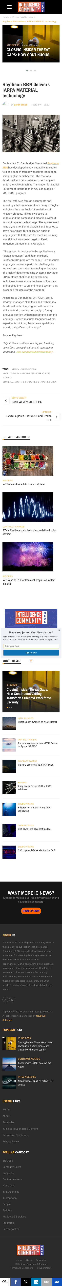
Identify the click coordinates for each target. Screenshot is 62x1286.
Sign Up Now (30, 652)
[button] (31, 632)
